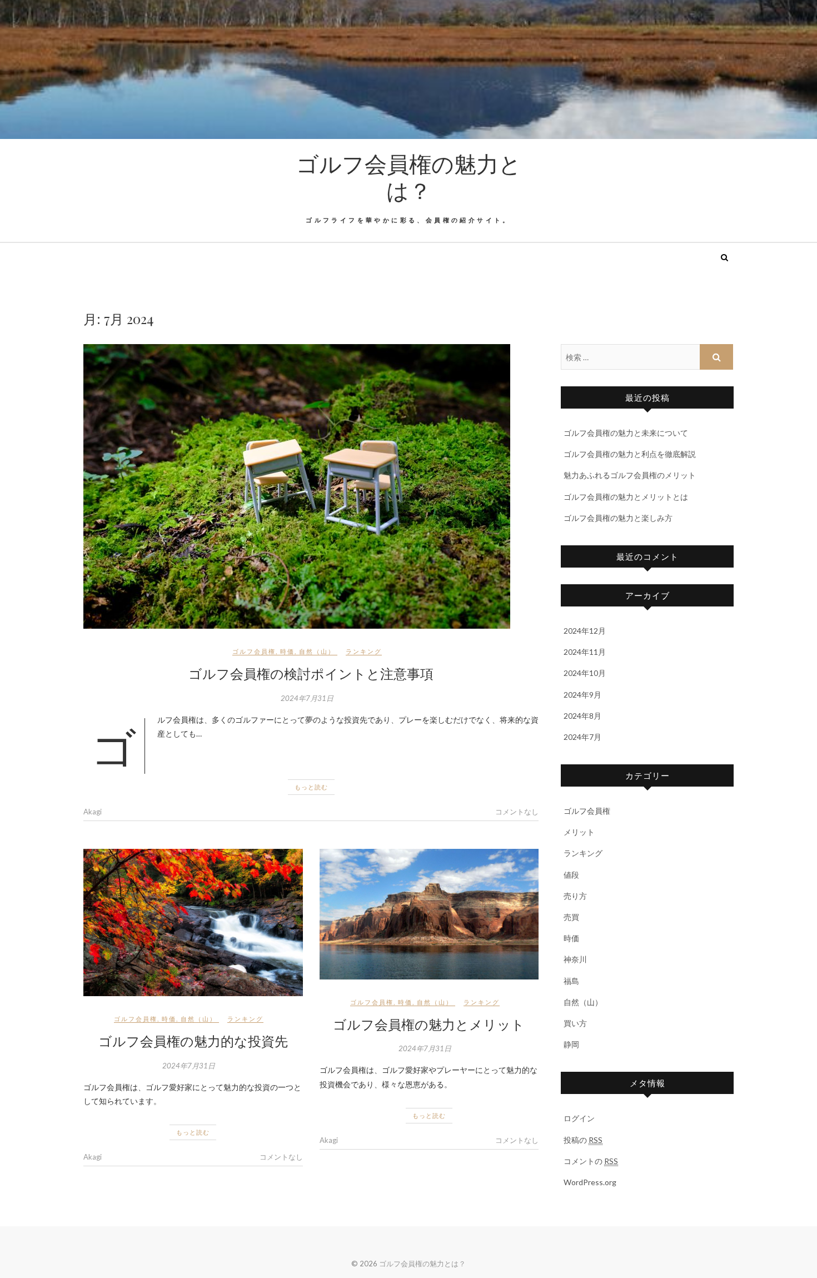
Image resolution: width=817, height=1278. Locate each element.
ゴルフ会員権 (254, 651)
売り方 (575, 896)
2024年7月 (582, 737)
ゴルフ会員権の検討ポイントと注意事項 (311, 673)
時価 (287, 651)
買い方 (575, 1023)
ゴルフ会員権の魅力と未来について (626, 432)
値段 (571, 874)
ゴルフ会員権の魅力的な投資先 (193, 1041)
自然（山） (317, 651)
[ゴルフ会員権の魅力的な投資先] (193, 922)
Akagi (92, 811)
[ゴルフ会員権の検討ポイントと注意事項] (311, 486)
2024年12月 (585, 630)
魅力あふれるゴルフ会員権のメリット (630, 475)
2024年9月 (582, 694)
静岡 (571, 1044)
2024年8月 (582, 715)
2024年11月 (585, 652)
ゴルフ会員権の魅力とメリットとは (626, 496)
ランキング (364, 651)
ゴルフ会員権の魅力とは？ (408, 176)
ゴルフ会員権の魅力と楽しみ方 (618, 518)
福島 (571, 981)
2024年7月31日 (307, 698)
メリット (579, 832)
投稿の (583, 1140)
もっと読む (311, 786)
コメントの (591, 1161)
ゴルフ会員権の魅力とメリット (429, 1024)
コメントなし (517, 811)
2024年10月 (585, 673)
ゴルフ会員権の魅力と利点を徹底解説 (630, 454)
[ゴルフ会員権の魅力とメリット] (429, 914)
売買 (571, 917)
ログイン (579, 1118)
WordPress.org (590, 1182)
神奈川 (575, 959)
